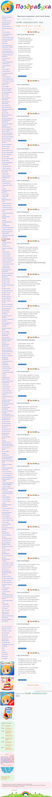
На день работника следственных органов (7, 324)
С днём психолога (6, 20)
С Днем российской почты (7, 210)
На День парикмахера (7, 578)
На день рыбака (6, 550)
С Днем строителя (6, 203)
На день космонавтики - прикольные (6, 344)
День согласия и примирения (6, 102)
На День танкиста (6, 26)
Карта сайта (14, 790)
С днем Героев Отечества (5, 83)
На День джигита (6, 431)
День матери (5, 113)
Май (7, 770)
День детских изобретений (5, 612)
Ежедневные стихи (7, 637)
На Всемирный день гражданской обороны (7, 444)
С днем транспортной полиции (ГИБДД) (7, 483)
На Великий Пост (6, 429)
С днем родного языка (7, 563)
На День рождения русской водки (7, 513)
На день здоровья (6, 348)
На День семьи (6, 283)
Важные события (6, 628)
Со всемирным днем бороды (7, 597)
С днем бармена (6, 516)
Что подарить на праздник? (5, 778)
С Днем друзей (6, 251)
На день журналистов (7, 158)
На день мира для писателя (6, 426)
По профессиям (6, 642)
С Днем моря (5, 174)
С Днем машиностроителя (6, 180)
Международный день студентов (7, 110)
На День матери (6, 288)
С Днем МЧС (5, 604)
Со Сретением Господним (5, 588)
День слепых (5, 96)
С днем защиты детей (7, 264)
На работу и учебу (6, 630)
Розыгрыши (5, 654)
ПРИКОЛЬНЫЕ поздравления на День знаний (8, 732)
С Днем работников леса (7, 185)
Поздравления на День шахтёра (8, 729)
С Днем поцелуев (6, 166)
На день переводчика (7, 152)
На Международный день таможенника (7, 457)
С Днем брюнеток (6, 262)
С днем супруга (6, 32)
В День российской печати (7, 465)
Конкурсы (4, 652)
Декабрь (11, 767)
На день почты (6, 146)
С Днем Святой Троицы (6, 239)
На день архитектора (7, 150)
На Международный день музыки (7, 163)
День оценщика (6, 105)
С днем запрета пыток (7, 520)
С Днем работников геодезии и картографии (7, 363)
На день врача (5, 148)
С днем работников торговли (7, 393)
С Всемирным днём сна (7, 29)
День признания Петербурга (6, 98)
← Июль (4, 765)
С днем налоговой (6, 390)
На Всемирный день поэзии (7, 397)
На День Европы (6, 298)
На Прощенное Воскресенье (6, 433)
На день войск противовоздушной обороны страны (7, 339)
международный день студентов (30, 22)
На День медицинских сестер (8, 285)
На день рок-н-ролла (7, 306)
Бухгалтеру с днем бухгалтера (7, 171)
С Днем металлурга (7, 207)
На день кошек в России (6, 448)
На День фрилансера (7, 290)
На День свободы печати (6, 301)
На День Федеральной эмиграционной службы (7, 479)
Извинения (5, 656)
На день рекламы (6, 138)
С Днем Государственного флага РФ (6, 190)
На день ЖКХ (5, 451)
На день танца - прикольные (6, 334)
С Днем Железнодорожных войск (7, 199)
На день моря (5, 160)
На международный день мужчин (7, 93)
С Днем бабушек (6, 386)
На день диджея (6, 421)
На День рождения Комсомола (7, 115)
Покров (41, 22)
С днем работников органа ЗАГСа (7, 34)
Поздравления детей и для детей (8, 645)
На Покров (5, 608)
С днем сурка (5, 522)
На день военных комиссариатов (6, 309)
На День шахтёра (6, 567)
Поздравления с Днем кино (8, 726)
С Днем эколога (6, 246)
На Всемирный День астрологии (7, 404)
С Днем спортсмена (7, 229)
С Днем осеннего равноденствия (6, 176)
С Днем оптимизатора (7, 260)
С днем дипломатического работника (7, 504)
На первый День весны (6, 437)
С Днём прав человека (8, 81)
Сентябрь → (10, 765)
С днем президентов (7, 473)
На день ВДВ (5, 86)
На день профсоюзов (7, 129)
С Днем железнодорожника (7, 221)
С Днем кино (5, 194)
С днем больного (6, 499)
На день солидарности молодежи (8, 320)
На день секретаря (6, 154)
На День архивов (6, 423)
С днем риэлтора (6, 49)
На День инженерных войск (7, 461)
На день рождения (6, 626)
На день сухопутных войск (7, 248)
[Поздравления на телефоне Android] (7, 713)
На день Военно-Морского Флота (6, 543)
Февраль (7, 769)
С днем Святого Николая (6, 59)
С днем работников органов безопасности (7, 51)
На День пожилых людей (6, 585)
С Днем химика (6, 256)
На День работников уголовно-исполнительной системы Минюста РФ (8, 413)
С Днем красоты (6, 183)
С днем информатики (7, 79)
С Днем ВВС (5, 196)
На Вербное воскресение (5, 358)
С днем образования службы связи (7, 62)
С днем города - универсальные (6, 266)
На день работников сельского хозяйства (7, 133)
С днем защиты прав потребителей (7, 381)
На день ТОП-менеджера (5, 312)
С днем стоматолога (7, 508)
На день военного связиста (6, 141)
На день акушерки (7, 580)
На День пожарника (7, 355)
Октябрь (3, 767)
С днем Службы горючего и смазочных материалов (8, 488)
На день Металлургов (7, 565)
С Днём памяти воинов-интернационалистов (7, 593)
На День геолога (6, 353)
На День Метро (6, 279)
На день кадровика (7, 144)
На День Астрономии (7, 273)
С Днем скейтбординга (6, 224)
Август (7, 754)
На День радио (6, 294)
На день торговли (6, 535)
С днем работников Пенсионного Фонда (7, 46)
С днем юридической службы (7, 373)
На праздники (5, 632)
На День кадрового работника (7, 276)
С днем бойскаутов (7, 518)
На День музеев (6, 281)
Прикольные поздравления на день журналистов (9, 748)
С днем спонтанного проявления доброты (7, 492)
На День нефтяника (7, 582)
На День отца (5, 569)
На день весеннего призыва (7, 316)
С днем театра (5, 370)
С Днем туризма (6, 168)
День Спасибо (5, 610)
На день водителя (6, 540)
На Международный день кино (7, 40)
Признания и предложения (5, 639)
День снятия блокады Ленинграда (7, 616)
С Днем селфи (5, 606)
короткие (37, 25)
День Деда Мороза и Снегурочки (7, 620)
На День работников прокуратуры (7, 468)
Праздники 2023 (5, 776)
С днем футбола (6, 71)
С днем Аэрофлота (7, 475)
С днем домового (6, 501)
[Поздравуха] (7, 7)
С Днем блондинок (7, 258)
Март (12, 769)
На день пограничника (5, 532)
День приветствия (6, 107)
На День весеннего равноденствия (7, 400)
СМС (3, 648)
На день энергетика (7, 555)
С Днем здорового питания (6, 243)
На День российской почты (7, 547)
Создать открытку (22, 76)
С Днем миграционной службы (6, 216)
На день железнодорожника (7, 537)
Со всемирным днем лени (7, 601)
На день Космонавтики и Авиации (6, 559)
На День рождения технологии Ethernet (7, 350)
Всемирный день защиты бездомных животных (7, 572)
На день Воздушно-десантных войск (7, 89)
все (17, 25)
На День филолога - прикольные (7, 270)
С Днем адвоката (6, 253)
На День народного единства (7, 17)
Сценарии (4, 658)
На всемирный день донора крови (7, 232)
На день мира (5, 156)
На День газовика (6, 576)
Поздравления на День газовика (8, 742)
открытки (24, 25)
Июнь (11, 770)
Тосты (3, 650)
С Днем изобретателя (7, 227)
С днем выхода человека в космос (6, 367)
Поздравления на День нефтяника (8, 745)
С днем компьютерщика (6, 496)
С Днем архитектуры (7, 213)
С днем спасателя (6, 471)
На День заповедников (5, 454)
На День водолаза (6, 296)
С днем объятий (6, 77)
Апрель (3, 770)
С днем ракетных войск (6, 66)
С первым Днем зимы (7, 37)
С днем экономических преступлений (6, 377)
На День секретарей (7, 304)
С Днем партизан (6, 205)
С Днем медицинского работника (8, 236)
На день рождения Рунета (6, 328)
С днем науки (5, 510)
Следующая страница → (33, 685)
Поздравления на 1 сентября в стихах (9, 736)
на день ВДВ (18, 22)
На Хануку (5, 43)
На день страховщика (7, 136)
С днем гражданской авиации (7, 74)
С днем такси (5, 384)
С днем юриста (6, 69)
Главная (18, 18)
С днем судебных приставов (6, 524)
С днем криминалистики (6, 441)
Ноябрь (7, 767)
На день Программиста (5, 552)
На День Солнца (6, 292)
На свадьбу (5, 634)
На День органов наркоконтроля (6, 418)
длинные (30, 25)
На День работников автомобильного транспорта (7, 120)
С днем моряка (6, 388)
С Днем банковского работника (7, 55)
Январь (3, 769)
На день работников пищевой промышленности (7, 125)
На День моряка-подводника (6, 408)
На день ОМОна (6, 131)
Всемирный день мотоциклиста (6, 23)
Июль (5, 772)
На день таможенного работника (7, 528)
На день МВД (5, 331)
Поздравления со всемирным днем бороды (8, 738)
